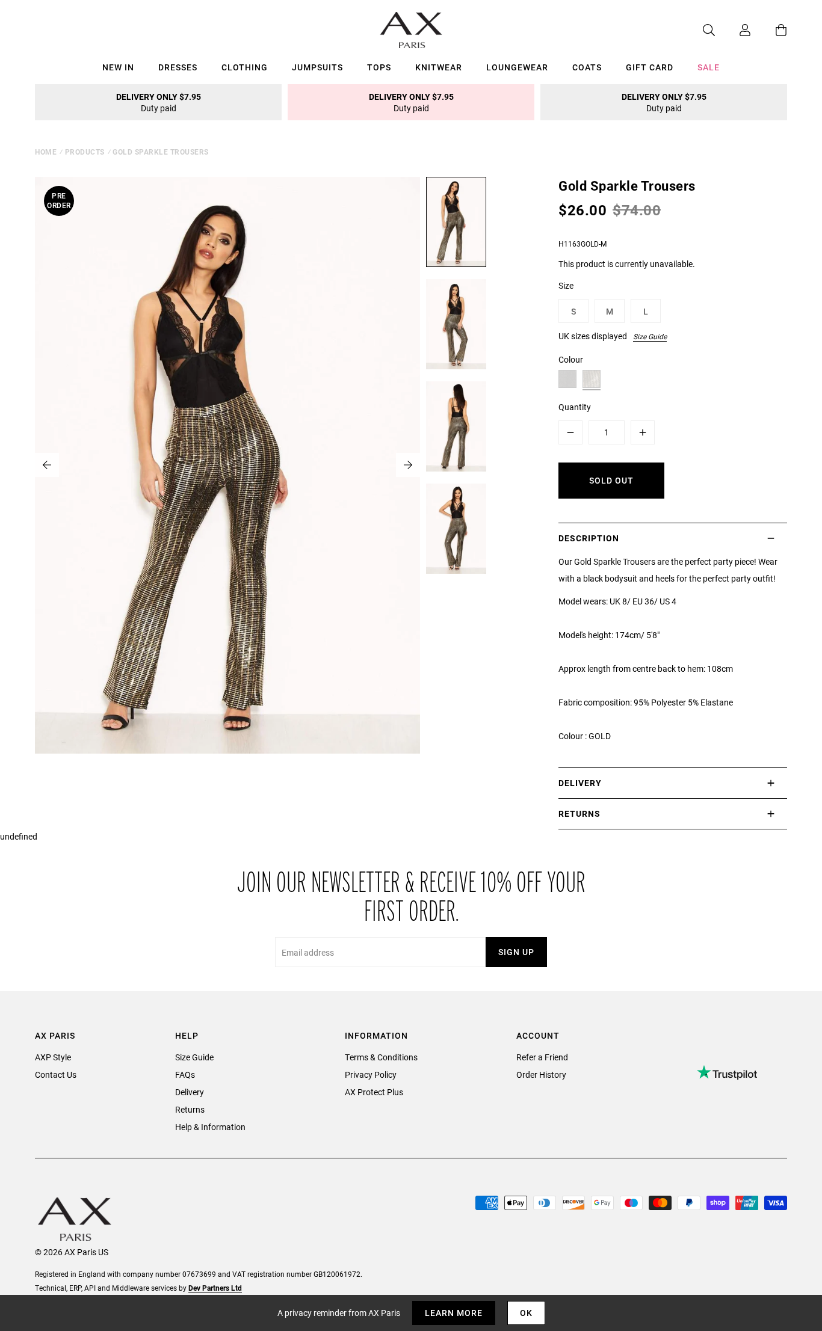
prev (47, 465)
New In (118, 67)
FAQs (185, 1074)
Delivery (189, 1092)
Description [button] (588, 538)
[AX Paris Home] (411, 30)
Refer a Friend (542, 1057)
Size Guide (650, 336)
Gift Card (649, 67)
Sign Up (516, 952)
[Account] (733, 30)
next (408, 465)
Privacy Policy (371, 1074)
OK (526, 1312)
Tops (379, 67)
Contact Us (55, 1074)
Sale (708, 67)
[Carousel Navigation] (227, 465)
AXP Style (53, 1057)
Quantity (574, 407)
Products (85, 151)
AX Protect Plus (374, 1092)
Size (565, 285)
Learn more (454, 1312)
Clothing (244, 67)
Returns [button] (579, 813)
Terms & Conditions (381, 1057)
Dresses (177, 67)
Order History (541, 1074)
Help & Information (210, 1127)
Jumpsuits (317, 67)
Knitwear (438, 67)
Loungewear (517, 67)
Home (46, 151)
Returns (190, 1109)
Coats (587, 67)
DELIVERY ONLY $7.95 (158, 102)
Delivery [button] (580, 782)
